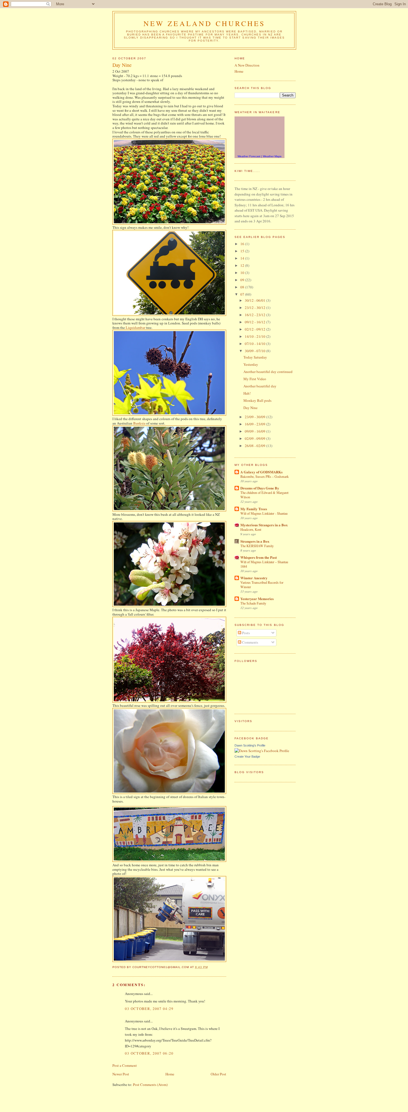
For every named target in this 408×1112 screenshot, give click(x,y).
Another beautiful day (259, 386)
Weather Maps (272, 156)
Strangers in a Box (255, 541)
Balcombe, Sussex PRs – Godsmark (264, 476)
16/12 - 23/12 (255, 314)
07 (242, 294)
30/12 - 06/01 (255, 300)
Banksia (139, 423)
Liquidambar (135, 327)
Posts (245, 632)
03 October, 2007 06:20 (149, 1053)
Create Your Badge (247, 756)
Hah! (247, 393)
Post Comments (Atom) (150, 1084)
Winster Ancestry (254, 577)
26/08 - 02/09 (255, 445)
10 (242, 272)
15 (242, 250)
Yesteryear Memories (257, 598)
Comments (249, 642)
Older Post (218, 1074)
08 (242, 287)
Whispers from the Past (258, 557)
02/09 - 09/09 (255, 438)
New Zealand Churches (204, 23)
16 (242, 243)
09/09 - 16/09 (255, 431)
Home (169, 1074)
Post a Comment (124, 1065)
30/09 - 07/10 (255, 350)
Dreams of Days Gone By (259, 488)
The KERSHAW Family (257, 546)
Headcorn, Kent (250, 529)
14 (242, 258)
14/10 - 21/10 (255, 336)
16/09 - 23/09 (255, 424)
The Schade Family (253, 603)
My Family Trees (253, 508)
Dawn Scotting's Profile (250, 745)
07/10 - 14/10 (255, 343)
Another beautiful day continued (268, 371)
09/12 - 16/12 (255, 321)
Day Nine (122, 65)
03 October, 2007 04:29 (149, 1008)
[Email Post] (209, 967)
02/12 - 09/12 (255, 329)
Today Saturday (255, 357)
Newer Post (120, 1074)
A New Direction (247, 65)
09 (242, 279)
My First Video (254, 378)
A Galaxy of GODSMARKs (261, 471)
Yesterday (250, 364)
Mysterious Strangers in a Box (264, 524)
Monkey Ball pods (257, 400)
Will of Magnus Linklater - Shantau (264, 513)
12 (242, 265)
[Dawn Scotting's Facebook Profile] (262, 750)
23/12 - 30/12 (255, 307)
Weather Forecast (249, 156)
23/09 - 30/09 (255, 416)
